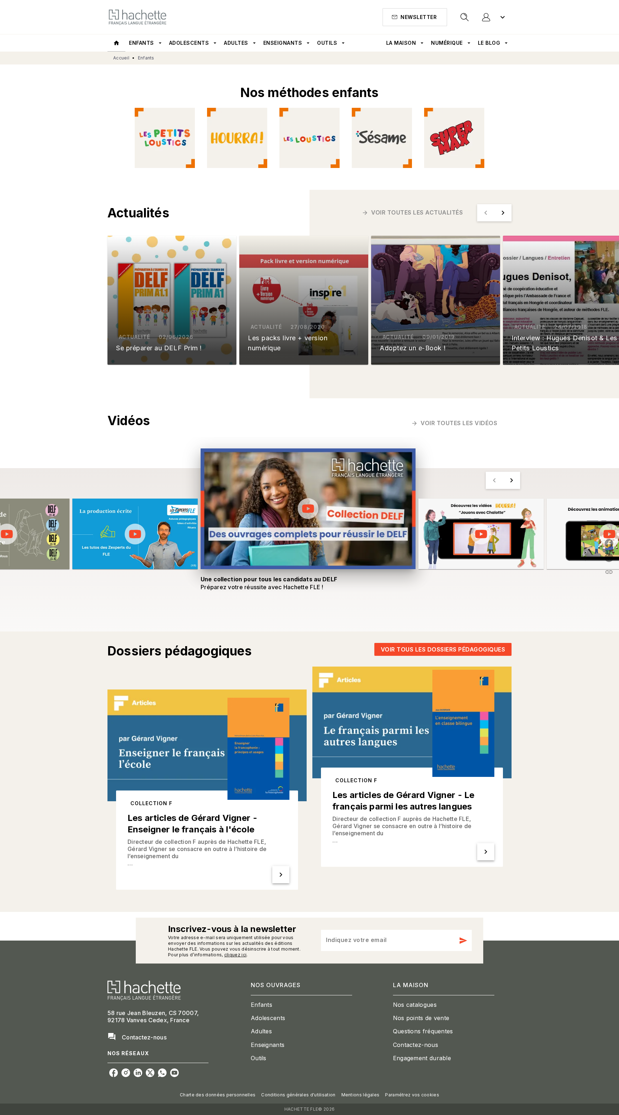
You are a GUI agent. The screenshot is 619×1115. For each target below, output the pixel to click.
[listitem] (113, 1073)
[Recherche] (465, 17)
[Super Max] (454, 138)
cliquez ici (235, 954)
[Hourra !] (237, 138)
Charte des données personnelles (217, 1094)
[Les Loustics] (309, 138)
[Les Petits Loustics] (165, 138)
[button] (415, 17)
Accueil (121, 58)
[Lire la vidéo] (135, 534)
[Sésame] (382, 138)
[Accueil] (137, 17)
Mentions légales (360, 1094)
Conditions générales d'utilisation (298, 1094)
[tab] (116, 43)
